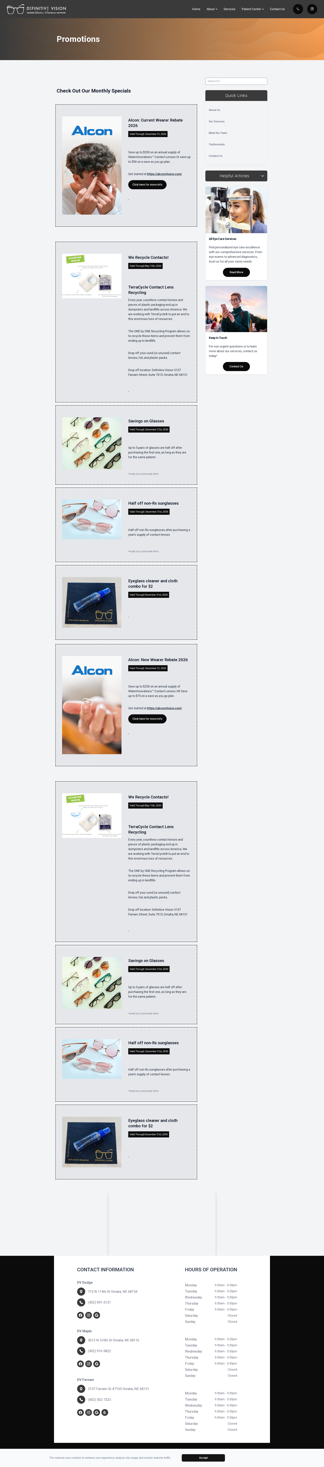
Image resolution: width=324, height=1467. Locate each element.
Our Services (217, 121)
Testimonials (217, 144)
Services (229, 9)
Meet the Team (218, 133)
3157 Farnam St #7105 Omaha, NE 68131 (118, 1389)
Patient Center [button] (251, 9)
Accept (203, 1457)
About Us (214, 110)
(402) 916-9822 (99, 1351)
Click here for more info (147, 184)
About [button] (211, 9)
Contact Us (277, 9)
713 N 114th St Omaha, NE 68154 (112, 1292)
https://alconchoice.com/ (164, 174)
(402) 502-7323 (99, 1400)
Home (196, 9)
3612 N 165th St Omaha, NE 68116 (113, 1340)
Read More (236, 272)
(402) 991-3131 (99, 1302)
